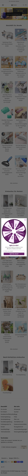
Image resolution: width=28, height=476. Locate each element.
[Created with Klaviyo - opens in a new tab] (14, 257)
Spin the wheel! (14, 254)
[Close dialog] (25, 220)
